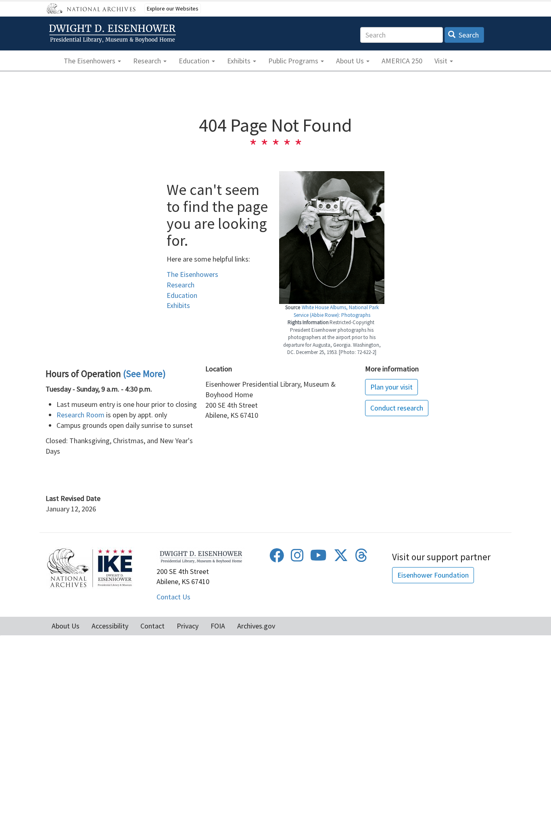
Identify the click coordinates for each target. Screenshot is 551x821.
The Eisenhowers (192, 274)
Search (468, 35)
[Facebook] (276, 558)
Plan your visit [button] (391, 387)
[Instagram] (297, 558)
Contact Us (173, 596)
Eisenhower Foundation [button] (433, 575)
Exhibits (178, 305)
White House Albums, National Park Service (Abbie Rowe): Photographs (336, 311)
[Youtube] (318, 558)
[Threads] (361, 558)
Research (180, 284)
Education (182, 295)
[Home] (114, 33)
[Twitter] (341, 558)
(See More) (144, 373)
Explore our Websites (172, 8)
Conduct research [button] (396, 408)
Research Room (80, 414)
